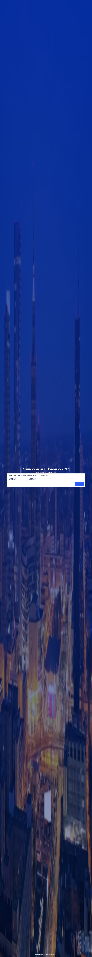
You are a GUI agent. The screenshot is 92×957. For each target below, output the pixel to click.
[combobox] (37, 478)
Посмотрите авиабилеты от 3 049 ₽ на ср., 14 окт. (45, 472)
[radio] (12, 475)
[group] (17, 479)
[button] (77, 2)
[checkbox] (43, 475)
